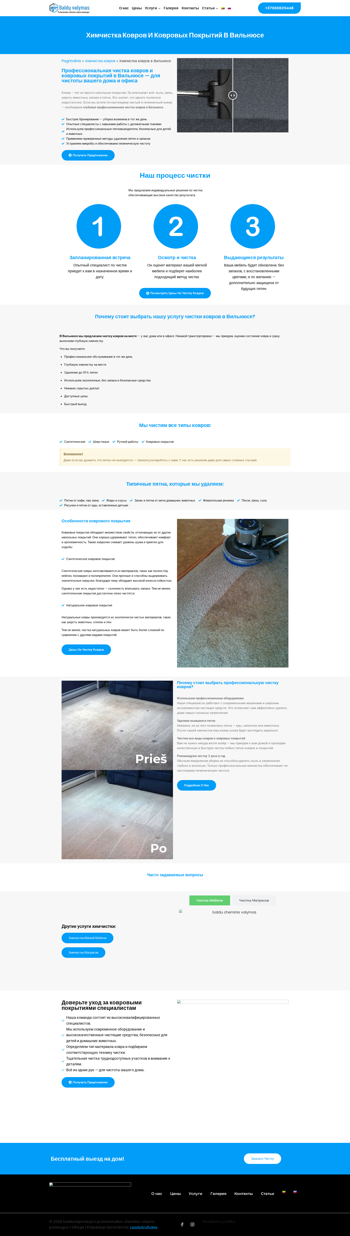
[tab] (209, 900)
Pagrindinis (71, 60)
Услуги (195, 1193)
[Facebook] (182, 1225)
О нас (124, 8)
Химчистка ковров (100, 60)
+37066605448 (279, 8)
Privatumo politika (219, 1221)
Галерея (171, 8)
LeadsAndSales (144, 1227)
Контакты (190, 8)
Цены (137, 8)
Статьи (267, 1193)
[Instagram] (192, 1225)
